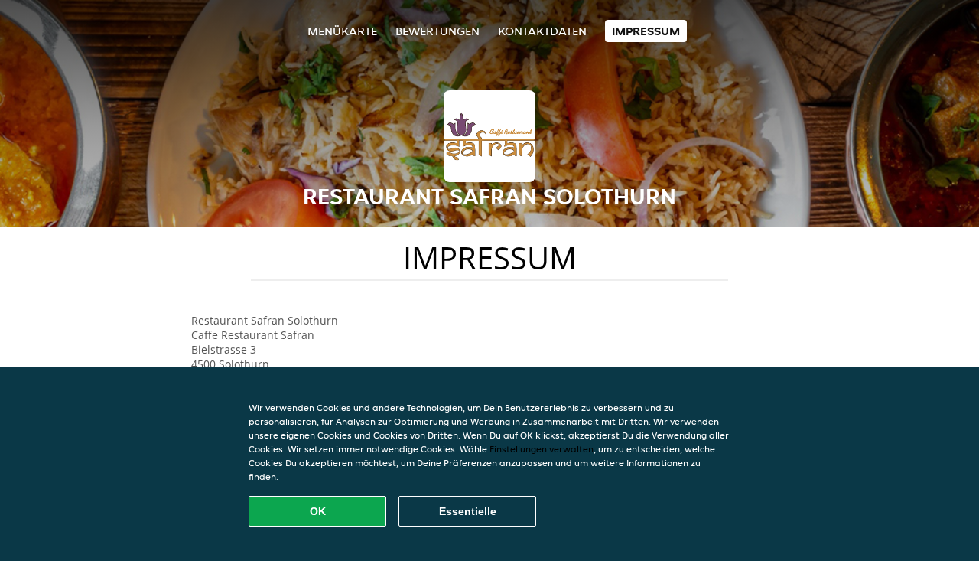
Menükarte (342, 31)
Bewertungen (437, 31)
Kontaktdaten (542, 31)
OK (318, 511)
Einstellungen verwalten (542, 449)
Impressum (646, 31)
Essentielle (467, 511)
